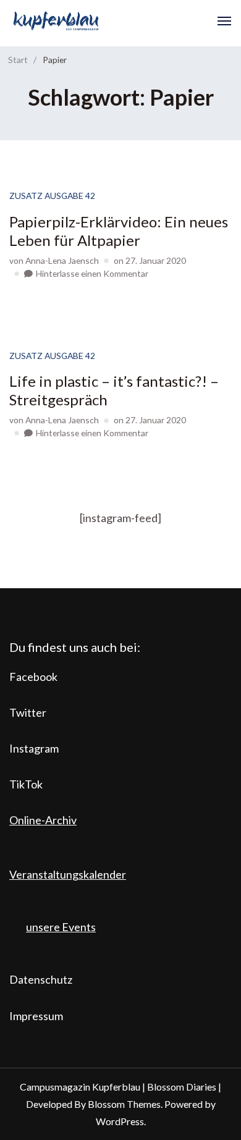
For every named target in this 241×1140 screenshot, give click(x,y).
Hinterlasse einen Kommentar (92, 273)
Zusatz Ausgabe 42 (52, 195)
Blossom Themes (124, 1104)
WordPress (120, 1121)
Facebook (33, 676)
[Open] (224, 21)
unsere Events (61, 927)
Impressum (36, 1016)
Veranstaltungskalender (67, 874)
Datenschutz (40, 979)
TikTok (26, 784)
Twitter (27, 712)
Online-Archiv (43, 820)
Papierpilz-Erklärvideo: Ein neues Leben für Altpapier (118, 231)
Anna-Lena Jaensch (62, 260)
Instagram (34, 748)
